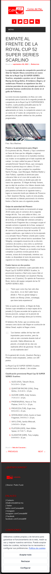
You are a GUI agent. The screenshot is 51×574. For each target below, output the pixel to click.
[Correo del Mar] (26, 16)
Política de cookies (37, 548)
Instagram (26, 21)
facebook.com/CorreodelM (16, 519)
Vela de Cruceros (19, 447)
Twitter (20, 21)
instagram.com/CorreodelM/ (16, 514)
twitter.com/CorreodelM (15, 508)
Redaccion (35, 64)
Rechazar (25, 561)
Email (31, 21)
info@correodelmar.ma (14, 503)
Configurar (25, 568)
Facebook (14, 21)
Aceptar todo (25, 555)
